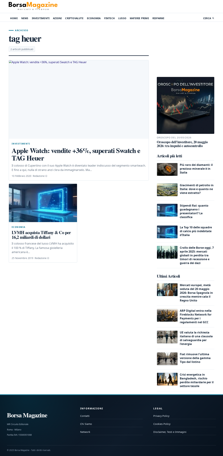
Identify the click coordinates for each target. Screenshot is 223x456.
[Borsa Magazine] (33, 6)
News (24, 18)
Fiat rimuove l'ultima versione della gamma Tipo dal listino (195, 358)
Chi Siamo (86, 424)
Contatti (85, 416)
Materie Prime (139, 18)
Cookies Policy (161, 424)
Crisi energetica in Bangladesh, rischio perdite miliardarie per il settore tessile (197, 380)
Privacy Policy (161, 416)
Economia (94, 18)
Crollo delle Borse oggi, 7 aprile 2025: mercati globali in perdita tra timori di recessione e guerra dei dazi (197, 255)
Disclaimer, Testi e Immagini (169, 432)
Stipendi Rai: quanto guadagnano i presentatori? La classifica (194, 211)
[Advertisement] (185, 49)
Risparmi (158, 18)
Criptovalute (74, 18)
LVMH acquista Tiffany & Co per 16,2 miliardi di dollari (41, 235)
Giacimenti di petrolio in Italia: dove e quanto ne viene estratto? (197, 189)
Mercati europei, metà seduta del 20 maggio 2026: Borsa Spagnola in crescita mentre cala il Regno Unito (196, 292)
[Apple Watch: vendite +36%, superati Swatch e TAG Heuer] (79, 99)
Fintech (109, 18)
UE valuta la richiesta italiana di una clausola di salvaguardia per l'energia (196, 338)
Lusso (122, 18)
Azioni (57, 18)
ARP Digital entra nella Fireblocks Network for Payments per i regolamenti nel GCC (196, 316)
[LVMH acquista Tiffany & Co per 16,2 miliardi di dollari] (43, 203)
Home (14, 18)
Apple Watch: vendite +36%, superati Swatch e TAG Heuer (76, 154)
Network (85, 432)
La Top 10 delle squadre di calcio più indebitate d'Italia (196, 231)
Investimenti (40, 18)
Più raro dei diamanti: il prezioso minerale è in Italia (196, 168)
